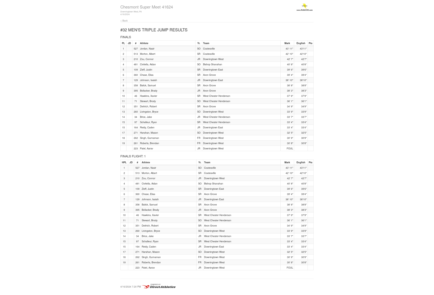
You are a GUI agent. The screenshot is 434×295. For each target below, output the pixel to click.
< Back (124, 20)
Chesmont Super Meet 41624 (146, 7)
